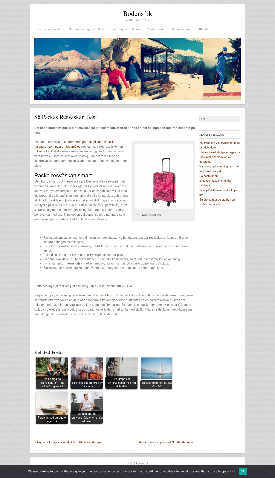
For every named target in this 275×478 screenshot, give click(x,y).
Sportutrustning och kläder (87, 29)
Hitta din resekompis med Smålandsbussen (165, 442)
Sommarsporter (182, 29)
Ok (243, 471)
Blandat (204, 29)
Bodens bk (137, 13)
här (115, 314)
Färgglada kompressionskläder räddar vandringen (68, 442)
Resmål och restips (50, 29)
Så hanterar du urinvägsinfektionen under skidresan (215, 180)
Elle (129, 286)
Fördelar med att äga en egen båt (220, 152)
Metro (109, 295)
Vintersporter (157, 29)
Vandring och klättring (126, 29)
